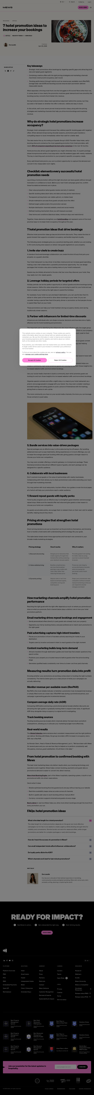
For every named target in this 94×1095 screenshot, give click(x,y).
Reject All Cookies (60, 360)
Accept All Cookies (34, 360)
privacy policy (60, 352)
